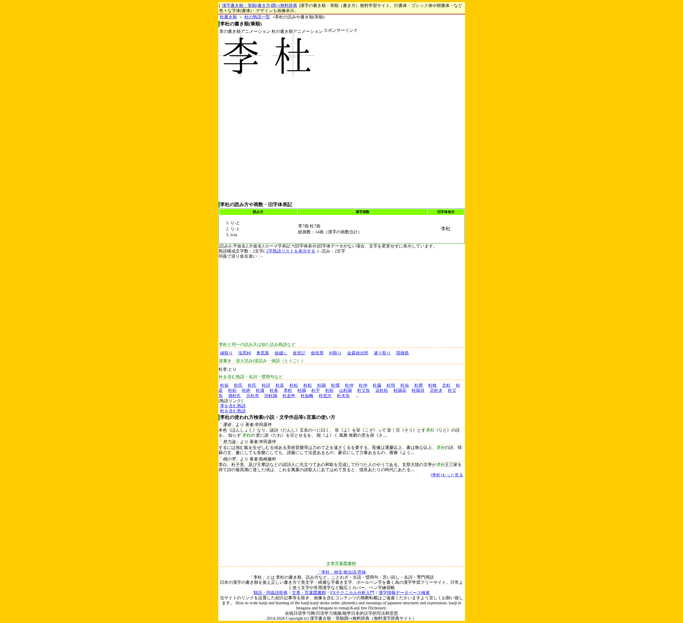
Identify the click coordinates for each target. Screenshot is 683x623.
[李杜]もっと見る (447, 475)
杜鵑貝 (418, 390)
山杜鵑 (345, 390)
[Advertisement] (341, 117)
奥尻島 (262, 353)
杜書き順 (228, 17)
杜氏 (238, 385)
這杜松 (381, 390)
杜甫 (418, 385)
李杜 (288, 390)
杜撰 (335, 385)
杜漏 (377, 385)
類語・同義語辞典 (270, 592)
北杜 (446, 385)
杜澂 (260, 390)
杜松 (293, 385)
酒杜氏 (234, 395)
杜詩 (266, 385)
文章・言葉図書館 (309, 592)
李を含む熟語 (233, 406)
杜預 (391, 385)
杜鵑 (321, 385)
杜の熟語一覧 (257, 17)
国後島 (402, 353)
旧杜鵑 (270, 395)
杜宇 (315, 390)
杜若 (280, 385)
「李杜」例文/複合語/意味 (341, 572)
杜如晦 (307, 395)
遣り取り (382, 353)
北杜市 (252, 395)
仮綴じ (281, 353)
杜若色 (289, 395)
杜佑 (404, 385)
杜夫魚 (343, 395)
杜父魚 (363, 390)
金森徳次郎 (357, 353)
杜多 (274, 390)
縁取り (226, 353)
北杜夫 (436, 390)
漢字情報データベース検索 (404, 592)
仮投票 (317, 353)
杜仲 (349, 385)
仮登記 (299, 353)
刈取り (335, 353)
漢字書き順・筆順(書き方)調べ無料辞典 (259, 5)
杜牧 (432, 385)
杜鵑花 (400, 390)
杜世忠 (325, 395)
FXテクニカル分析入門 (352, 592)
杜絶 (246, 390)
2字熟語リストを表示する (290, 251)
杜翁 (224, 385)
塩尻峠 (244, 353)
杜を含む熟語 (233, 411)
